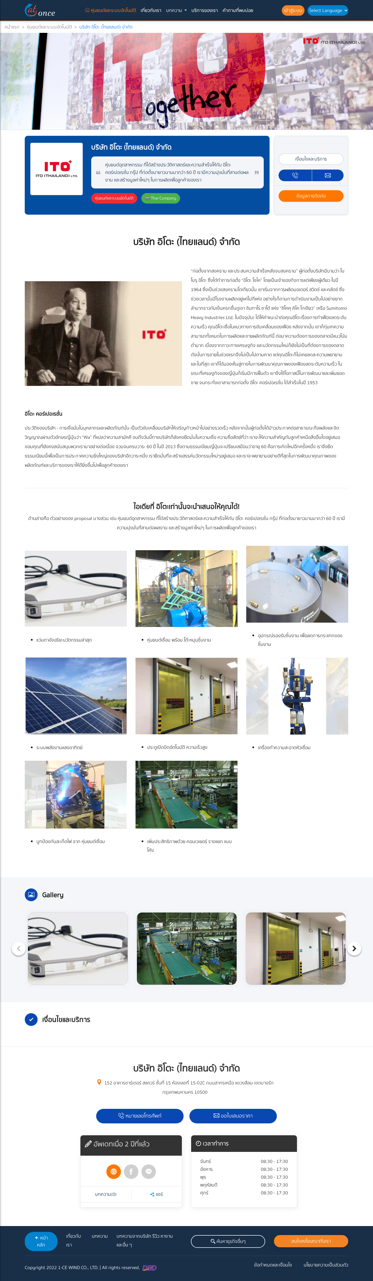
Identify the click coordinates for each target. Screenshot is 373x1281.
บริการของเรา (204, 10)
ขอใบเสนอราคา (236, 1116)
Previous (19, 949)
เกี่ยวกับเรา (151, 10)
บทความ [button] (174, 10)
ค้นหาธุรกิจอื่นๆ (230, 1241)
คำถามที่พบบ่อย (238, 10)
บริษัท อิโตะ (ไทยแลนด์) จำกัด (106, 27)
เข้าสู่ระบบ (293, 10)
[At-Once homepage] (41, 10)
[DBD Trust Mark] (149, 1267)
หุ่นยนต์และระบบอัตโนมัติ (114, 10)
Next (354, 949)
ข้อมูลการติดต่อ (311, 196)
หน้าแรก (12, 27)
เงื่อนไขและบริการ (311, 159)
